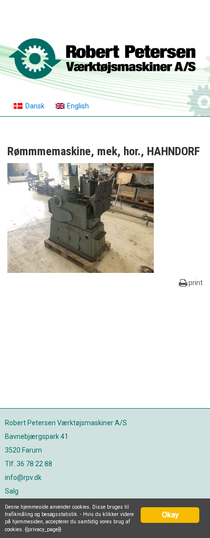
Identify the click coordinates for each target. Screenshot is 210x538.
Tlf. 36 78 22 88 (28, 464)
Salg (12, 491)
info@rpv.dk (23, 477)
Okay (170, 514)
